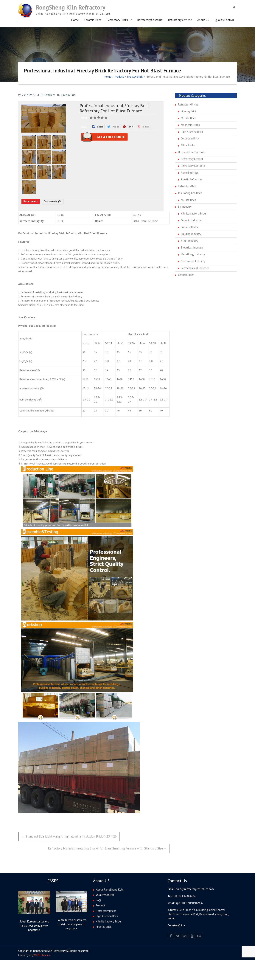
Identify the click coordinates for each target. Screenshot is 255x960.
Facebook (98, 126)
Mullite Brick (188, 118)
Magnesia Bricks (190, 125)
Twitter (113, 126)
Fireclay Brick (68, 95)
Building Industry (191, 234)
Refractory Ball (187, 186)
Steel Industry (189, 241)
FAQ (98, 900)
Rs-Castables (48, 95)
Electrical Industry (192, 247)
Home (75, 20)
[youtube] (192, 936)
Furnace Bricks (189, 227)
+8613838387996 (192, 903)
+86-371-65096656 (184, 896)
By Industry (185, 206)
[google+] (199, 936)
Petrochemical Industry (195, 268)
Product (100, 905)
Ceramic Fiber (92, 20)
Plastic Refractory (192, 179)
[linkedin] (185, 936)
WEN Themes (42, 955)
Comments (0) (52, 201)
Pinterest (128, 126)
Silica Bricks (188, 145)
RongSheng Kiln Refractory (70, 7)
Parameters (30, 201)
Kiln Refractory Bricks (193, 213)
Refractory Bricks (117, 20)
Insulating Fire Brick (190, 193)
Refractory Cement (180, 20)
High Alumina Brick (192, 131)
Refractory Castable (149, 20)
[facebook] (171, 936)
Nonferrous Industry (193, 261)
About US (203, 20)
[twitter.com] (178, 936)
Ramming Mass (190, 172)
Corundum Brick (190, 138)
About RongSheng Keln (110, 889)
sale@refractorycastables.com (195, 889)
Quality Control (224, 20)
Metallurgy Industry (193, 254)
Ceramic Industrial (192, 220)
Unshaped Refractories (192, 152)
